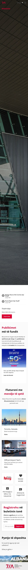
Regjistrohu (19, 526)
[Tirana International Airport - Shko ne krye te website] (3, 2)
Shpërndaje (7, 316)
